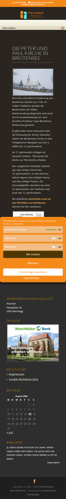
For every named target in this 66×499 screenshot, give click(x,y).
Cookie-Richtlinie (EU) (23, 379)
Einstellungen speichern (33, 272)
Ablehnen (33, 263)
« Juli (10, 433)
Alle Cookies (33, 254)
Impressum (16, 374)
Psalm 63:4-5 (53, 462)
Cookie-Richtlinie (31, 277)
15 (29, 414)
